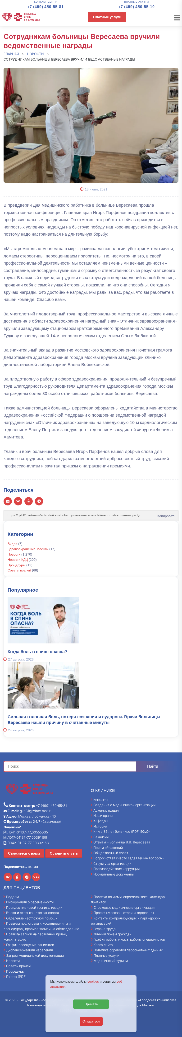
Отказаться (91, 1021)
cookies (93, 981)
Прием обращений (108, 848)
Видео (12, 544)
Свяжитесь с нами (24, 853)
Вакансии (101, 837)
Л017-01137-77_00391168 (26, 837)
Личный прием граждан (113, 934)
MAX (36, 877)
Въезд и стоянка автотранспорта (32, 913)
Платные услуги (107, 17)
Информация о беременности (30, 902)
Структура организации (112, 863)
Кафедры (100, 821)
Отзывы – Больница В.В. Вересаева (121, 842)
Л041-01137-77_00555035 (27, 832)
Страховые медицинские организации (124, 907)
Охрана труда (105, 929)
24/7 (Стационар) (33, 821)
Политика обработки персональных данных (128, 950)
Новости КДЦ (18, 559)
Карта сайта (103, 945)
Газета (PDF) (16, 977)
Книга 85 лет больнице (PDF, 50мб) (121, 831)
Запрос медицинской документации (35, 955)
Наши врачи (103, 815)
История (100, 826)
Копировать (165, 514)
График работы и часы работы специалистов (129, 939)
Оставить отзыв (64, 853)
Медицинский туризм (111, 961)
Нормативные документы (113, 874)
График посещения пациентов (30, 945)
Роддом (12, 897)
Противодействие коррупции (116, 869)
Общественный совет (110, 853)
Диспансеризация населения (29, 950)
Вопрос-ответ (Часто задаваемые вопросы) (128, 858)
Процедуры (16, 565)
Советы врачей (19, 570)
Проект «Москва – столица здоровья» (124, 913)
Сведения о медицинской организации (124, 805)
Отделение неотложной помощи (31, 918)
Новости (14, 554)
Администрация (106, 810)
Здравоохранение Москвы (28, 549)
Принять (91, 1004)
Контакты (100, 800)
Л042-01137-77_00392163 (27, 843)
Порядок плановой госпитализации (34, 907)
